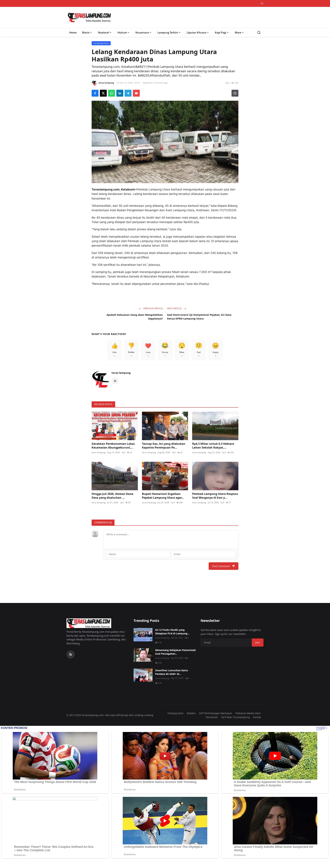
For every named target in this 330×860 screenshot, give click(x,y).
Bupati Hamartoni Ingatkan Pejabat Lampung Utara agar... (163, 495)
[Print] (235, 93)
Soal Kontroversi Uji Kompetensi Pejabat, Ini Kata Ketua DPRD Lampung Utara (199, 316)
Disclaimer (212, 717)
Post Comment (221, 566)
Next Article (174, 308)
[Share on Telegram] (128, 93)
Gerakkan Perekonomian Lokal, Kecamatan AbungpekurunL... (113, 445)
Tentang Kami (175, 713)
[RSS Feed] (115, 381)
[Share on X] (103, 93)
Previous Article (153, 308)
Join (257, 642)
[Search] (258, 32)
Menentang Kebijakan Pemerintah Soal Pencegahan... (175, 651)
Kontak (257, 717)
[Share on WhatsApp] (111, 93)
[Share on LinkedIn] (119, 93)
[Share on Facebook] (95, 93)
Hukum (122, 32)
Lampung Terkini (167, 32)
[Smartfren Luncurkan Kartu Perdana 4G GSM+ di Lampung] (143, 675)
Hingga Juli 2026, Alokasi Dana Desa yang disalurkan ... (112, 495)
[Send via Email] (136, 93)
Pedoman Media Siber (248, 713)
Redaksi (191, 713)
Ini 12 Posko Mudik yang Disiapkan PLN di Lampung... (172, 631)
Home (73, 32)
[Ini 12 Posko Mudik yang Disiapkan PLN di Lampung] (143, 634)
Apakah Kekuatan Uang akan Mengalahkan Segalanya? (135, 316)
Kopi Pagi (220, 32)
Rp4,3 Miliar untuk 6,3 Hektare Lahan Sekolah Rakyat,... (213, 445)
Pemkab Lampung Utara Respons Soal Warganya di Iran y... (215, 495)
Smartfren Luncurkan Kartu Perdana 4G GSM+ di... (171, 672)
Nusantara (142, 32)
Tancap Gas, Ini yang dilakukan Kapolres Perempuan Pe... (163, 445)
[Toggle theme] (262, 3)
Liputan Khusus (196, 32)
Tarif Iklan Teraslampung (235, 717)
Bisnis (85, 32)
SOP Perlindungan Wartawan (215, 713)
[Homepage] (89, 17)
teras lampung (121, 372)
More (238, 32)
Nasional (103, 32)
